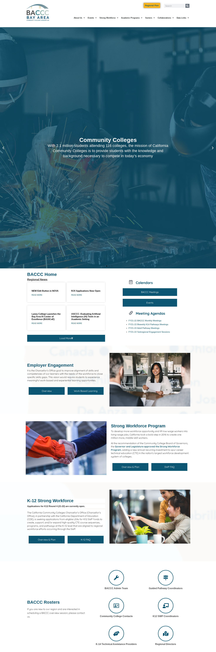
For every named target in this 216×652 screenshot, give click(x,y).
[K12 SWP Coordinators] (165, 605)
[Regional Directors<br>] (165, 633)
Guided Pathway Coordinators (165, 588)
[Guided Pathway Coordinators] (165, 577)
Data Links (181, 18)
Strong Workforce (107, 18)
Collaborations (164, 18)
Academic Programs (130, 18)
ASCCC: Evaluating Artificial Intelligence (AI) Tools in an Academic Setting (86, 316)
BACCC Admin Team (116, 588)
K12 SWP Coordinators (166, 616)
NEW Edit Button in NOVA (45, 291)
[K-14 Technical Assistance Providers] (116, 633)
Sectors (148, 18)
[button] (3, 148)
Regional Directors (165, 644)
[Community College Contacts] (116, 605)
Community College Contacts (116, 616)
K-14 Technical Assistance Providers (116, 644)
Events (91, 18)
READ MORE (37, 295)
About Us (78, 18)
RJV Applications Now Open (85, 291)
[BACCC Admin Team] (116, 577)
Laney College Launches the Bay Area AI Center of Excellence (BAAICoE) (46, 316)
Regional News (37, 279)
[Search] (187, 6)
